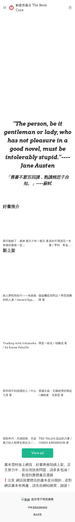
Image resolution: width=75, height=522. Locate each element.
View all (37, 453)
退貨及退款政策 (40, 507)
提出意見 (37, 514)
